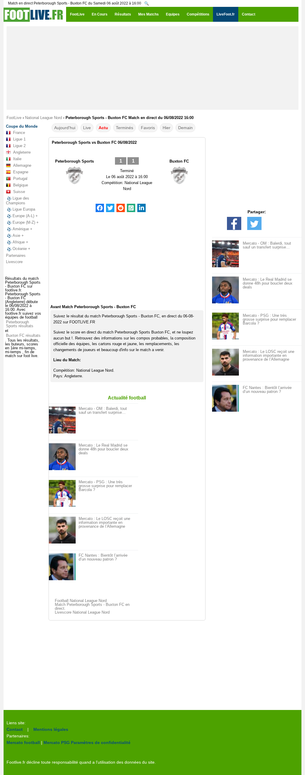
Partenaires (16, 255)
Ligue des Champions (17, 200)
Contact (15, 729)
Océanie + (21, 248)
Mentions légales (50, 729)
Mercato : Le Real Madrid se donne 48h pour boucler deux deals (103, 449)
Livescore (14, 262)
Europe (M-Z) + (26, 222)
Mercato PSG (56, 742)
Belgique (20, 185)
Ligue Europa (24, 209)
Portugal (20, 178)
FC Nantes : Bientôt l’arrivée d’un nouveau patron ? (103, 557)
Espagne (20, 172)
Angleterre (22, 152)
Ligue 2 (19, 145)
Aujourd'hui (64, 127)
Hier (166, 127)
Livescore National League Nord (82, 612)
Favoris (148, 127)
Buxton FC (179, 161)
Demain (185, 127)
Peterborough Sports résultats (19, 324)
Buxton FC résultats (23, 335)
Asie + (18, 235)
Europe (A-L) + (25, 216)
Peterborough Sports (74, 161)
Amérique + (22, 229)
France (19, 132)
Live (87, 127)
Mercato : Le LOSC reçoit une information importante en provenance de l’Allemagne (104, 522)
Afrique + (20, 242)
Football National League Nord (81, 600)
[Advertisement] (152, 68)
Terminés (124, 127)
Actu (103, 127)
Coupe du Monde (22, 126)
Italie (17, 159)
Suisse (19, 191)
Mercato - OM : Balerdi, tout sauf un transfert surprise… (103, 410)
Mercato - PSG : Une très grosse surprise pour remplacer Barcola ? (105, 486)
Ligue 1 (19, 139)
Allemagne (22, 165)
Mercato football (23, 742)
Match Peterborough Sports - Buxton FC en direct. (92, 606)
